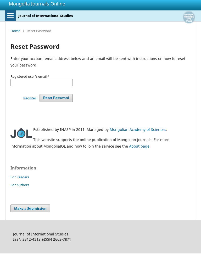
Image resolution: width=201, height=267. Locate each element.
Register (29, 98)
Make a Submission (30, 208)
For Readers (19, 177)
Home (15, 30)
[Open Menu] (10, 15)
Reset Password (56, 98)
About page (139, 146)
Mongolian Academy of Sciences (138, 129)
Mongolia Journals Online (37, 4)
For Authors (19, 185)
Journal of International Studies (45, 15)
